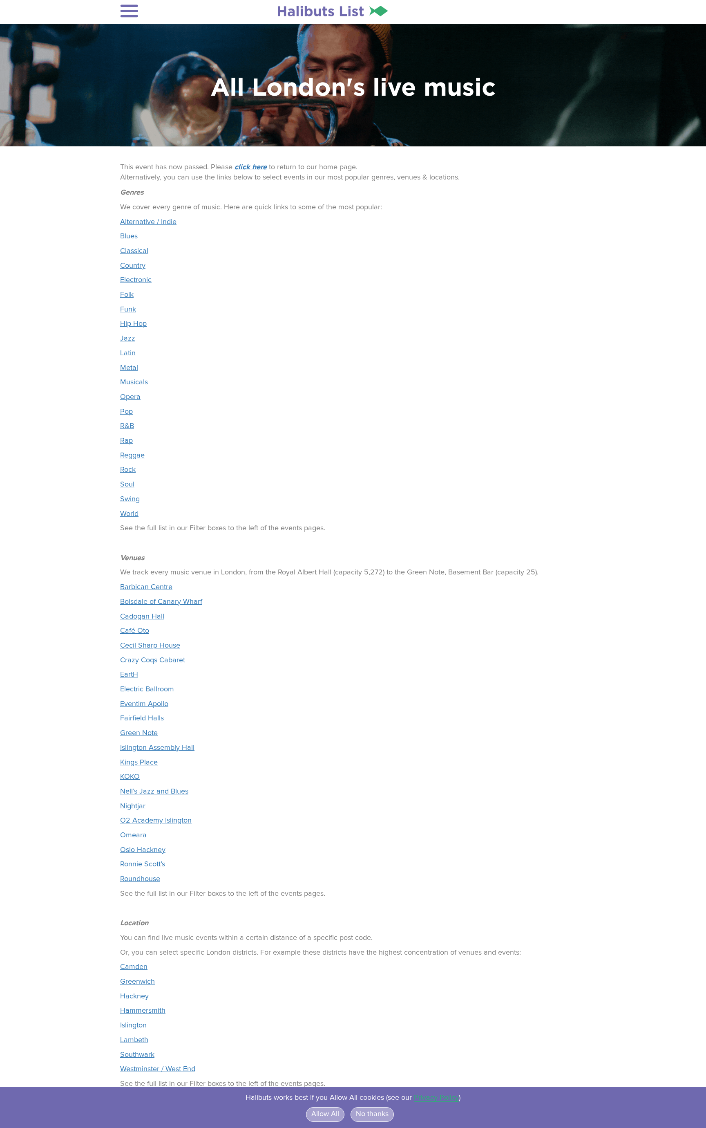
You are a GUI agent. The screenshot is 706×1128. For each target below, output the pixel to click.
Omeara (133, 835)
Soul (127, 484)
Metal (129, 368)
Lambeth (134, 1040)
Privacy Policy (436, 1097)
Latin (128, 353)
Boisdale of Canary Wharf (161, 601)
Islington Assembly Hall (157, 747)
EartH (129, 674)
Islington (133, 1025)
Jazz (127, 338)
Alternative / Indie (148, 222)
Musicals (134, 382)
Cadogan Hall (142, 616)
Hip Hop (133, 323)
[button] (174, 11)
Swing (130, 499)
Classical (134, 251)
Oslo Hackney (142, 850)
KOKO (130, 776)
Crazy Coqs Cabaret (152, 660)
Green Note (139, 733)
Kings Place (139, 762)
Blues (129, 236)
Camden (133, 967)
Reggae (132, 455)
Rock (128, 469)
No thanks (372, 1114)
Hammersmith (142, 1010)
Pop (126, 411)
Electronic (136, 280)
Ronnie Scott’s (142, 864)
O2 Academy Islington (156, 820)
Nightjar (132, 806)
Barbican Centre (146, 587)
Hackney (134, 996)
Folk (127, 294)
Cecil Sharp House (150, 645)
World (129, 514)
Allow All (325, 1114)
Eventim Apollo (144, 704)
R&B (127, 426)
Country (132, 265)
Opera (130, 397)
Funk (128, 309)
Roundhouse (140, 879)
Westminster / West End (157, 1069)
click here (251, 166)
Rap (126, 440)
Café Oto (134, 631)
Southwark (137, 1054)
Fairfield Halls (142, 718)
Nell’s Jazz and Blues (154, 791)
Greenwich (137, 981)
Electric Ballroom (147, 689)
